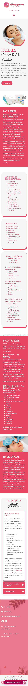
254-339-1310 (15, 10)
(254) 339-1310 (8, 607)
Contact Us (7, 83)
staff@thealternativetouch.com (12, 616)
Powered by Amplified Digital (14, 677)
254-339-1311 (7, 611)
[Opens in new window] (2, 621)
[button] (15, 682)
